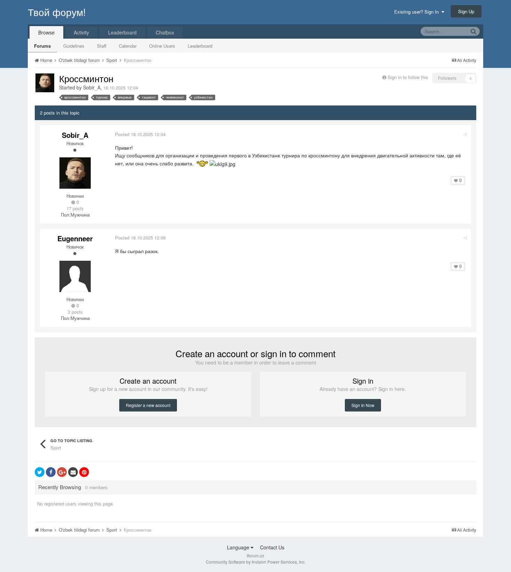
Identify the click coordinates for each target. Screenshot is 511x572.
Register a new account (148, 405)
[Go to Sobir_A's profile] (44, 82)
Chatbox (165, 32)
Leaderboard (200, 45)
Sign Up (466, 11)
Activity (81, 32)
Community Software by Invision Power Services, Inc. (256, 562)
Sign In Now (362, 405)
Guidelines (73, 45)
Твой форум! (57, 12)
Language (239, 547)
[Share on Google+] (62, 472)
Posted (140, 134)
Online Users (162, 45)
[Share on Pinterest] (84, 472)
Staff (101, 45)
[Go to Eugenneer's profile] (75, 276)
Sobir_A (91, 87)
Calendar (128, 45)
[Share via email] (73, 472)
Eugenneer (75, 238)
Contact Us (272, 547)
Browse (46, 32)
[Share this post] (465, 134)
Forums (42, 45)
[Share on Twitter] (39, 472)
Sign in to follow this (408, 77)
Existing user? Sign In (417, 11)
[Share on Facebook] (51, 472)
